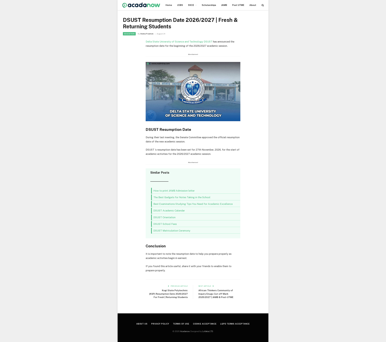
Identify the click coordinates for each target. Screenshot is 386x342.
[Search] (262, 5)
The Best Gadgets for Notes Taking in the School (181, 197)
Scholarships (209, 5)
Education (129, 34)
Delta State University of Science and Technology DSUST (179, 41)
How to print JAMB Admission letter (174, 190)
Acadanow (185, 331)
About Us (141, 324)
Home (169, 5)
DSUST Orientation (164, 217)
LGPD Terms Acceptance (235, 324)
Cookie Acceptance (205, 324)
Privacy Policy (160, 324)
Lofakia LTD (207, 331)
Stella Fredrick (146, 34)
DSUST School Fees (165, 223)
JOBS (180, 5)
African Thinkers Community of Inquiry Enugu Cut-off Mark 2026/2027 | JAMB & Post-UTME (215, 293)
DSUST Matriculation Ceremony (171, 230)
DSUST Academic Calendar (169, 210)
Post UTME (238, 5)
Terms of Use (181, 324)
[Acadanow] (141, 5)
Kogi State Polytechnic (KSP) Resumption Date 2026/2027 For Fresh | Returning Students (168, 293)
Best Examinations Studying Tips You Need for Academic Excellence (193, 203)
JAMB (224, 5)
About (252, 5)
